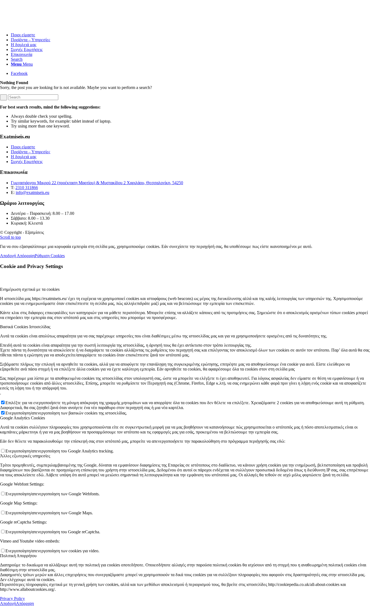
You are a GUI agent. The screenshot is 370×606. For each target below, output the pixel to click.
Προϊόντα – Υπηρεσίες (30, 151)
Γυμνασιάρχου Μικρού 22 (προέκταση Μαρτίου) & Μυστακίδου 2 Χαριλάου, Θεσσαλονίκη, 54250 (97, 182)
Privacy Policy (12, 598)
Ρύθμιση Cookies (50, 255)
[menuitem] (190, 35)
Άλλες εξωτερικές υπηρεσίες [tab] (25, 456)
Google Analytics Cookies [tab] (22, 418)
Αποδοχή (8, 255)
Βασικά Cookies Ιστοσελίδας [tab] (25, 326)
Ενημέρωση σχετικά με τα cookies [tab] (30, 289)
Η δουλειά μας (23, 156)
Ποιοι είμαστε (23, 147)
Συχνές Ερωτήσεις (27, 161)
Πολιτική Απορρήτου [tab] (18, 555)
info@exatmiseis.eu (32, 192)
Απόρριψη (26, 255)
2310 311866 (26, 187)
